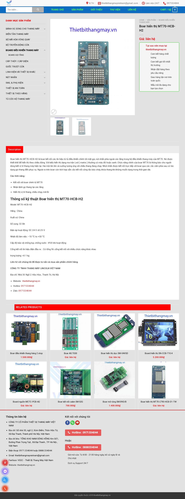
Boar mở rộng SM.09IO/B (114, 401)
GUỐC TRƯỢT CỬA (15, 66)
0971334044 (27, 286)
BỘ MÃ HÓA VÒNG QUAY (18, 39)
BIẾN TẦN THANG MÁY (17, 34)
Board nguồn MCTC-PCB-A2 (26, 401)
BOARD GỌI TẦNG (16, 55)
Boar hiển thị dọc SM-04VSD (114, 353)
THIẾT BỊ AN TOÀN (15, 88)
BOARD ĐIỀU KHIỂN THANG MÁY (22, 50)
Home (141, 20)
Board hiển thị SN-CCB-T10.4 (158, 353)
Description (14, 149)
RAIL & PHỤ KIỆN (14, 83)
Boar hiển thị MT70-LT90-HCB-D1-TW (158, 401)
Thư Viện (115, 9)
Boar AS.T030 (70, 353)
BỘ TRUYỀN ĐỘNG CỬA (17, 45)
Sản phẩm (77, 9)
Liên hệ (132, 9)
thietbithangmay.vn (31, 281)
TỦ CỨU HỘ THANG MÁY (18, 99)
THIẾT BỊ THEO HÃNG (16, 93)
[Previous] (55, 67)
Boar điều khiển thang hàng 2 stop (26, 353)
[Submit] (38, 10)
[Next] (129, 67)
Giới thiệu (96, 9)
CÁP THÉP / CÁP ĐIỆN (17, 61)
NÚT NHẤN (11, 77)
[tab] (14, 149)
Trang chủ (57, 9)
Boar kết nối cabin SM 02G (70, 401)
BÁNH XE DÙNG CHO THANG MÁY (23, 28)
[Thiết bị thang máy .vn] (26, 3)
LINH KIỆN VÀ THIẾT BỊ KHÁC (20, 72)
